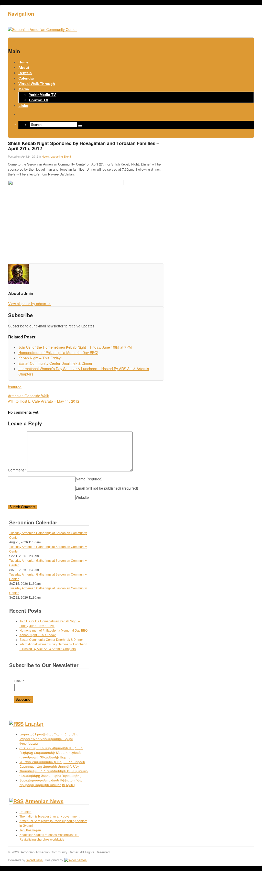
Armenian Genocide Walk (28, 395)
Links (23, 106)
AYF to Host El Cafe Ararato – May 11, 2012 (43, 401)
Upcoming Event (60, 156)
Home (23, 62)
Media (23, 89)
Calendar (26, 78)
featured (14, 386)
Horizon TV (38, 100)
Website (82, 497)
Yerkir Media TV (42, 95)
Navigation (21, 13)
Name (89, 478)
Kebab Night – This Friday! (37, 635)
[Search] (80, 126)
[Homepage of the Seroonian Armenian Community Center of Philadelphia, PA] (42, 29)
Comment (17, 469)
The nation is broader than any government (49, 816)
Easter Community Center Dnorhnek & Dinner (51, 640)
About (23, 67)
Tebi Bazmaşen (30, 830)
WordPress (34, 859)
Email (19, 681)
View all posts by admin (29, 303)
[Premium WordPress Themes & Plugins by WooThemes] (75, 859)
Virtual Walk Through (36, 84)
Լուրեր (34, 723)
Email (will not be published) (107, 488)
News (45, 156)
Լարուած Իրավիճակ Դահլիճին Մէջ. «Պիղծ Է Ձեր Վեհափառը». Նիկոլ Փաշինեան (48, 739)
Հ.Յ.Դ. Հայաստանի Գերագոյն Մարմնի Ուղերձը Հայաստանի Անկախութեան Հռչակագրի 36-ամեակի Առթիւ (51, 752)
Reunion (25, 812)
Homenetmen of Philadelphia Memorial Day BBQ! (53, 630)
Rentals (25, 73)
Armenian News (44, 801)
